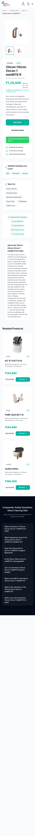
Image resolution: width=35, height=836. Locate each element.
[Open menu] (32, 4)
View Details (9, 379)
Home (4, 10)
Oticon (24, 10)
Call (28, 5)
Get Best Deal (17, 130)
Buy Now (17, 122)
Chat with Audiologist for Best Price (18, 140)
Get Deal (22, 379)
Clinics (23, 5)
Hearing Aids (14, 10)
